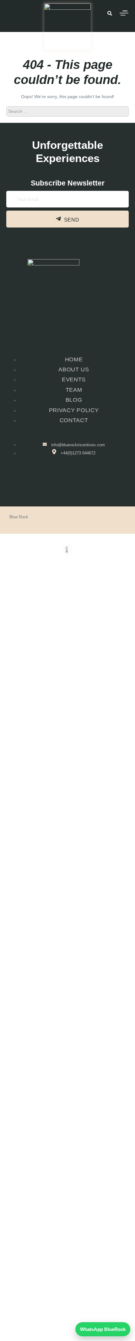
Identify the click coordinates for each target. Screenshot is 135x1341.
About (64, 1155)
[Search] (121, 111)
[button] (67, 1114)
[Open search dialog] (109, 14)
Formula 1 (64, 1141)
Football (64, 1127)
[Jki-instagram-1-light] (77, 481)
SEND (71, 220)
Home (67, 1100)
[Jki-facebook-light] (57, 481)
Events (64, 1114)
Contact (67, 1169)
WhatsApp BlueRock (103, 1329)
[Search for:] (67, 111)
